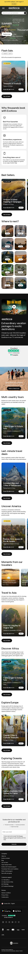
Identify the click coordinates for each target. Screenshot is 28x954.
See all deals (6, 96)
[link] (7, 231)
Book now (6, 39)
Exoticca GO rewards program (8, 866)
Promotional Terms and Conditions (9, 869)
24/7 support (14, 161)
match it (13, 127)
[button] (26, 40)
